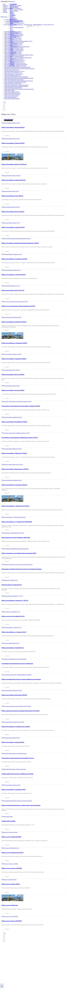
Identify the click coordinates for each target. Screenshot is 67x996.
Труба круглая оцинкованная (16, 20)
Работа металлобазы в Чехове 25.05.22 (12, 83)
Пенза (11, 41)
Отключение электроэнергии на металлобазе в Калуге (16, 85)
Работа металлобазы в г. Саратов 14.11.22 (13, 74)
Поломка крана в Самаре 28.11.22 (11, 70)
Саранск (12, 49)
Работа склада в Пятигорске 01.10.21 (12, 93)
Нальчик (12, 34)
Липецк (11, 30)
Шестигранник (13, 24)
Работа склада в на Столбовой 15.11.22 (13, 72)
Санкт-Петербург (14, 46)
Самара (11, 48)
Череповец (12, 64)
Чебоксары (12, 61)
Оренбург (12, 39)
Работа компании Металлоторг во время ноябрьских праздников (18, 78)
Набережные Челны (14, 33)
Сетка (11, 16)
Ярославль (12, 65)
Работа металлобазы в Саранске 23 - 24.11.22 (14, 71)
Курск (11, 28)
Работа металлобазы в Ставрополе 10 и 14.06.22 (15, 82)
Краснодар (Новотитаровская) (16, 27)
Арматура (12, 5)
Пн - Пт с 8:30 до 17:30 (48, 24)
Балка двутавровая (14, 6)
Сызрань (12, 54)
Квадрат (11, 8)
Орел (11, 38)
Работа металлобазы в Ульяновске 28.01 (13, 87)
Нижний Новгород (14, 35)
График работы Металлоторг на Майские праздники (16, 86)
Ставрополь (12, 53)
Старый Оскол (13, 52)
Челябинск (12, 63)
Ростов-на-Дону (13, 43)
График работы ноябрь (9, 90)
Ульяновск (12, 59)
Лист (11, 11)
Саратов (11, 50)
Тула (11, 57)
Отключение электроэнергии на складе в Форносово (16, 76)
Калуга (11, 26)
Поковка (12, 12)
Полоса (11, 13)
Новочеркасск (13, 37)
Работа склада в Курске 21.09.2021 (12, 94)
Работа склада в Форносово (10, 97)
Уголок (11, 22)
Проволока (12, 15)
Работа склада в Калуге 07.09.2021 (12, 98)
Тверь (11, 56)
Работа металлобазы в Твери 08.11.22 (12, 75)
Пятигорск (12, 42)
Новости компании (8, 120)
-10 (4, 102)
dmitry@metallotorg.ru (37, 24)
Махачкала (12, 31)
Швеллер (12, 23)
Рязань (11, 45)
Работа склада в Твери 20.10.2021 (11, 91)
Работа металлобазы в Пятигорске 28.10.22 (14, 79)
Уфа (11, 60)
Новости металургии (8, 119)
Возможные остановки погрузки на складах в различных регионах (19, 68)
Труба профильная (14, 19)
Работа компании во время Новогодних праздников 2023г (17, 67)
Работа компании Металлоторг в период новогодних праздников (19, 89)
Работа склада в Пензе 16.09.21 (11, 96)
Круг (11, 9)
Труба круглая (13, 17)
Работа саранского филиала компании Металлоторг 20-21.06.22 (18, 80)
